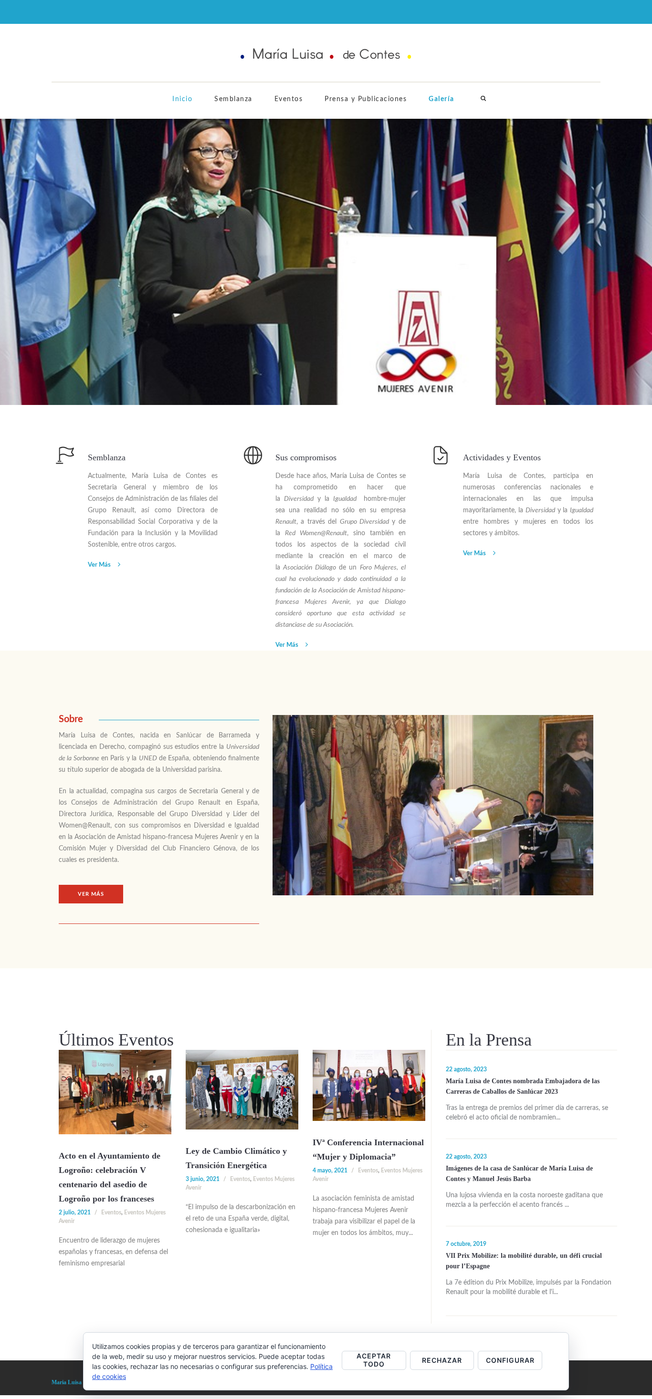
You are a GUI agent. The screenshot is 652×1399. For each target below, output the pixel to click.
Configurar (510, 1360)
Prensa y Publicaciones (366, 99)
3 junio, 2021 (203, 1179)
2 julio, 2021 (75, 1212)
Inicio (182, 99)
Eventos (288, 99)
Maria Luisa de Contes (79, 1382)
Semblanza (233, 99)
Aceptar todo (374, 1360)
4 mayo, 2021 (330, 1170)
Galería (441, 99)
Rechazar (442, 1360)
